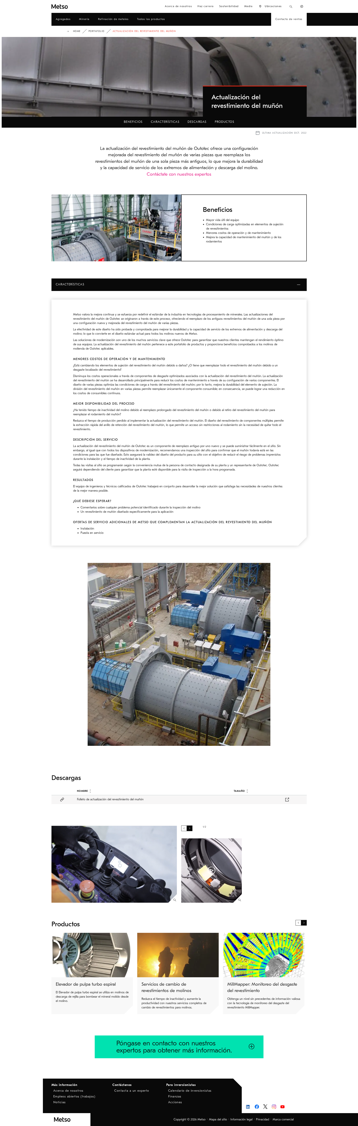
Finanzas (174, 1096)
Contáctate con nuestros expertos (179, 174)
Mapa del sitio (218, 1119)
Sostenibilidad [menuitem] (229, 6)
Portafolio (97, 31)
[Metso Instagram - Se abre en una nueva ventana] (274, 1107)
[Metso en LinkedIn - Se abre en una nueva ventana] (248, 1107)
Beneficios (133, 122)
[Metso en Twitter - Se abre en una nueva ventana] (265, 1106)
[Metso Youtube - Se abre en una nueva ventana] (282, 1107)
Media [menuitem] (248, 6)
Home (77, 31)
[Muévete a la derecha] (189, 828)
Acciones (175, 1102)
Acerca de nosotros (68, 1090)
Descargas (197, 122)
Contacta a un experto (131, 1090)
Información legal (241, 1119)
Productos (224, 122)
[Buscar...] (291, 6)
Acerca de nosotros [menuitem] (178, 6)
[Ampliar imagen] (174, 900)
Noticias (59, 1102)
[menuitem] (270, 6)
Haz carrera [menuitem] (205, 6)
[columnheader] (151, 791)
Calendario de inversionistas (190, 1090)
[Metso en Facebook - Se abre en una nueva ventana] (257, 1107)
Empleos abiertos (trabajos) (74, 1096)
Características (165, 122)
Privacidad (262, 1119)
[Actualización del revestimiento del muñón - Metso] (73, 6)
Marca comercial (283, 1119)
